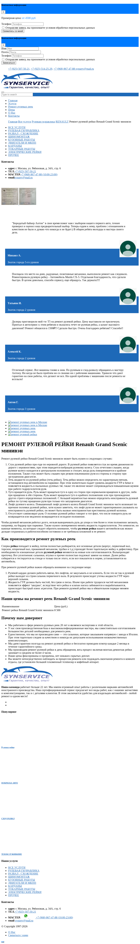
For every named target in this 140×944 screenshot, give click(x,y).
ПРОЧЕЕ (13, 155)
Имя (3, 48)
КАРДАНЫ (15, 145)
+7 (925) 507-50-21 (25, 171)
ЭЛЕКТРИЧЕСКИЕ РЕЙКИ (24, 152)
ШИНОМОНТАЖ (19, 136)
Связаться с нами (18, 935)
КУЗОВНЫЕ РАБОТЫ (21, 139)
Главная (12, 100)
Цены (11, 109)
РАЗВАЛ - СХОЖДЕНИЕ (23, 133)
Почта (5, 52)
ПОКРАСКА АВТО (9, 783)
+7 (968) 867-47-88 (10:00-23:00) (38, 174)
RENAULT (62, 121)
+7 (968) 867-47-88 (65, 68)
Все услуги (24, 121)
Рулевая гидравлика (43, 121)
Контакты (14, 115)
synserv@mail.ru (85, 68)
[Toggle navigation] (2, 92)
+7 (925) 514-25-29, (42, 68)
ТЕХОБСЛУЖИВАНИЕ (11, 854)
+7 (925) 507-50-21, (19, 68)
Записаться (9, 63)
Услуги (12, 103)
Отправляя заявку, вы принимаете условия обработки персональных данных (50, 27)
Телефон (6, 24)
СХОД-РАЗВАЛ (8, 819)
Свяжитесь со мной (13, 31)
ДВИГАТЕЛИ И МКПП (22, 142)
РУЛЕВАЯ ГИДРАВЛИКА (23, 130)
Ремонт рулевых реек (20, 106)
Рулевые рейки (7, 747)
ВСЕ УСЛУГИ (16, 127)
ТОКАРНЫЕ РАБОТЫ (21, 148)
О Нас (11, 112)
